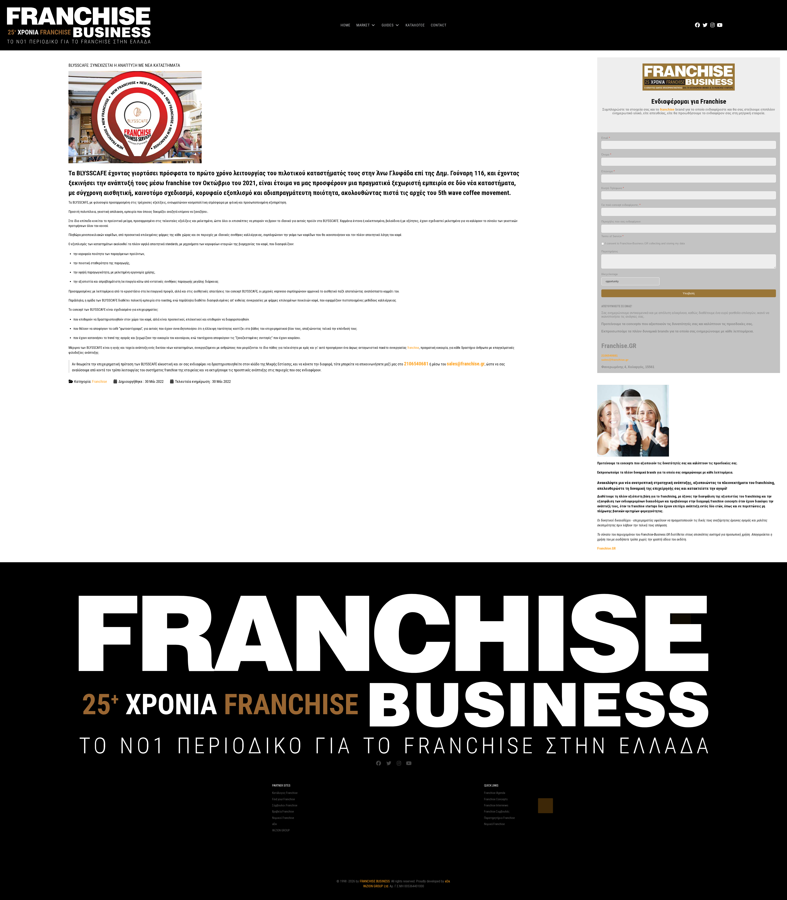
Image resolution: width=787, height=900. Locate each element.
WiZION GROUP (281, 830)
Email (605, 137)
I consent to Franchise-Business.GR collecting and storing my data (645, 243)
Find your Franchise (283, 799)
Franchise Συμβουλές (497, 811)
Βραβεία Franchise (283, 811)
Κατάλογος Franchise (285, 793)
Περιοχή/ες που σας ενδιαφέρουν (621, 221)
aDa (274, 824)
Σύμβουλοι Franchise (284, 805)
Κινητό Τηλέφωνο (612, 188)
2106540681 (416, 364)
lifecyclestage (609, 274)
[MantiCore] (393, 673)
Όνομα (606, 154)
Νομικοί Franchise (283, 818)
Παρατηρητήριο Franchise (499, 818)
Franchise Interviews (496, 805)
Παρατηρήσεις (609, 251)
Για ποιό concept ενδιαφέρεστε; (620, 204)
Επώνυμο (608, 171)
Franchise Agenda (494, 793)
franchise (413, 348)
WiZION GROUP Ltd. (376, 886)
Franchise (99, 381)
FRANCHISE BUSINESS (375, 881)
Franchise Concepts (496, 799)
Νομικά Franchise (494, 824)
